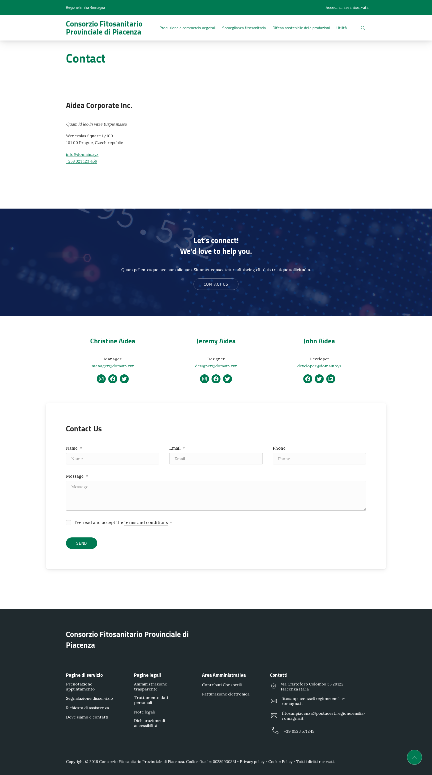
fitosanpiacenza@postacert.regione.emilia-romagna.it (324, 716)
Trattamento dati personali (151, 700)
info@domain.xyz (82, 154)
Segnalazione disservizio (89, 698)
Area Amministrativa (224, 674)
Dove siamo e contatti (87, 716)
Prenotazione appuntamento (80, 686)
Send (81, 543)
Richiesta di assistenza (87, 707)
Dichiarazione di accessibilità (149, 723)
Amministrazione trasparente (150, 686)
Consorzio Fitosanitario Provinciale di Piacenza (104, 28)
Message (77, 476)
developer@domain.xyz (319, 365)
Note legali (144, 711)
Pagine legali (147, 674)
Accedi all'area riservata (347, 7)
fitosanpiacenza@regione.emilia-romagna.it (313, 701)
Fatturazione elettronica (226, 693)
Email (177, 448)
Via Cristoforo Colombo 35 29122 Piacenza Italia (312, 686)
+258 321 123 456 (81, 161)
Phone (279, 448)
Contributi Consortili (222, 684)
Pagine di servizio (84, 674)
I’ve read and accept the (123, 522)
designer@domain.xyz (216, 365)
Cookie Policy (280, 761)
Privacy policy (252, 761)
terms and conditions (146, 522)
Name (74, 448)
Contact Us (216, 284)
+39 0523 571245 (299, 731)
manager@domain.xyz (113, 365)
